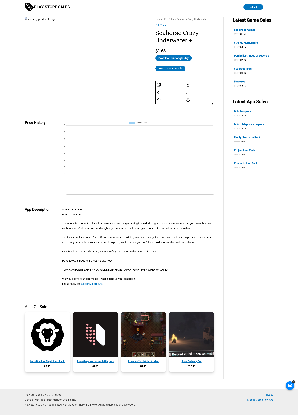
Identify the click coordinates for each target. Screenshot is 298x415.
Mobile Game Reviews (260, 399)
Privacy (269, 394)
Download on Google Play (173, 58)
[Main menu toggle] (269, 7)
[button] (253, 7)
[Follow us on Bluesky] (290, 385)
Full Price (169, 19)
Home (158, 19)
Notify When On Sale (170, 68)
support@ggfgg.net (92, 283)
